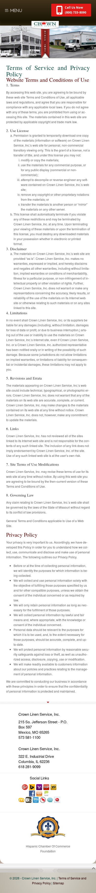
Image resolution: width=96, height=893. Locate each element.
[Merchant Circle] (57, 799)
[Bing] (32, 787)
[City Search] (36, 799)
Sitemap (58, 883)
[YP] (53, 787)
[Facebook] (32, 793)
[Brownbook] (29, 799)
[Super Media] (39, 793)
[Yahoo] (39, 787)
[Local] (46, 793)
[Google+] (25, 787)
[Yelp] (46, 787)
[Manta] (21, 799)
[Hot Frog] (43, 799)
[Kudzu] (50, 799)
